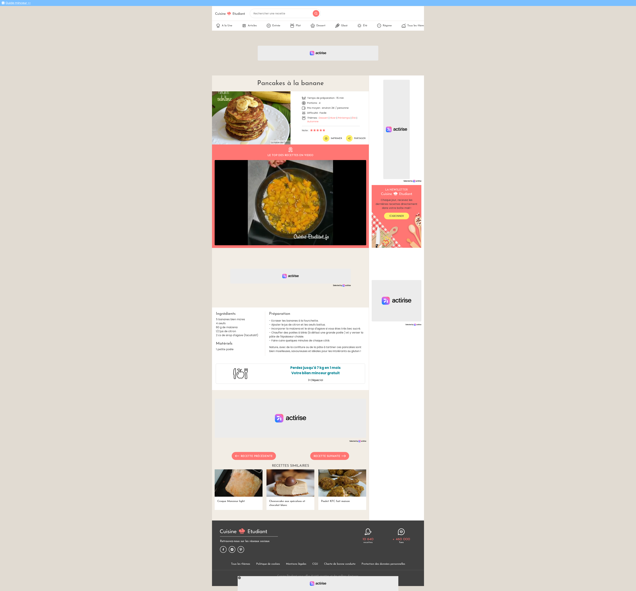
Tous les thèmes (416, 25)
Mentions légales (296, 564)
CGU (315, 564)
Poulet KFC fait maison (335, 501)
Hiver (333, 117)
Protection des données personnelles (383, 564)
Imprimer (336, 138)
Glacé (344, 25)
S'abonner (396, 216)
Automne (312, 121)
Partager (360, 138)
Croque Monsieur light (231, 501)
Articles (252, 25)
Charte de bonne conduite (339, 564)
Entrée (276, 25)
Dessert (320, 25)
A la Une (227, 25)
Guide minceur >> (18, 3)
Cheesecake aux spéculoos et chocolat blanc (287, 503)
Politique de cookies (268, 564)
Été (365, 25)
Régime (387, 25)
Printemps (344, 117)
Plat (298, 25)
